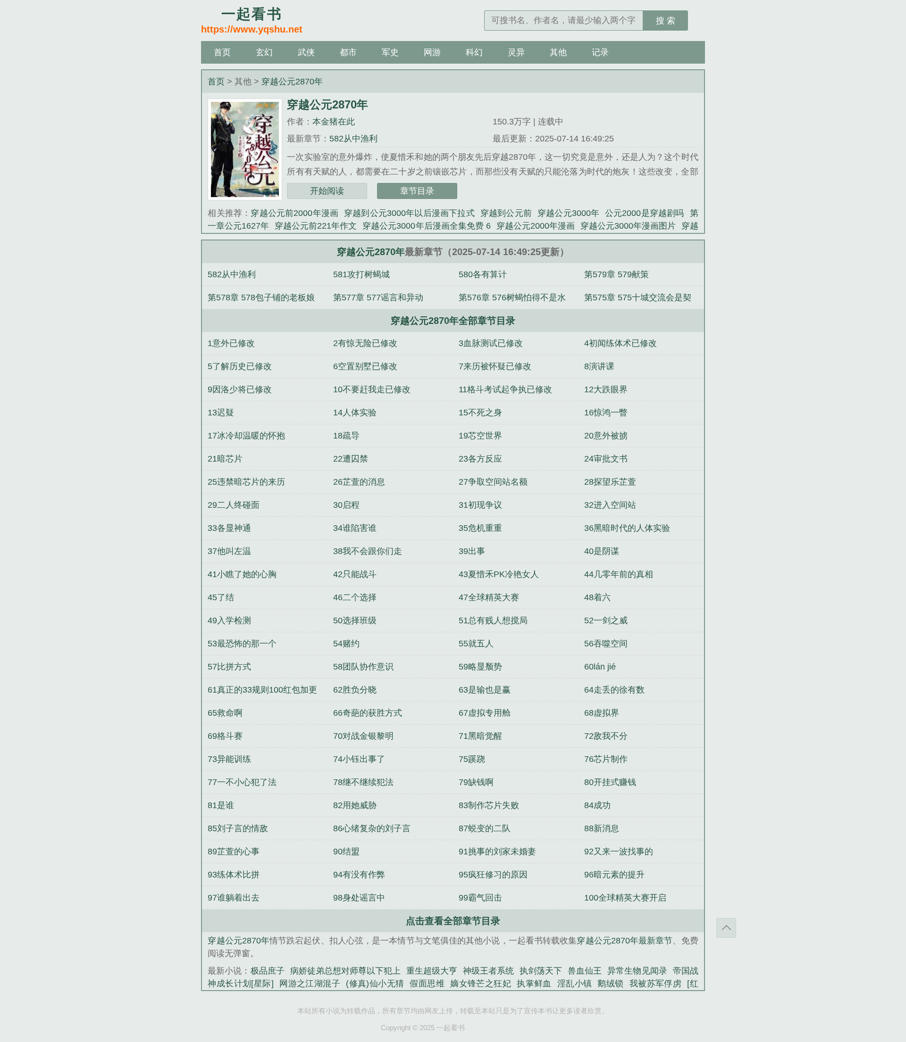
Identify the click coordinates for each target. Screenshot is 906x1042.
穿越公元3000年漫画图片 (628, 226)
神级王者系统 (488, 971)
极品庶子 (268, 971)
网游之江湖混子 (309, 983)
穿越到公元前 (506, 213)
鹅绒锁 (610, 983)
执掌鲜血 (534, 983)
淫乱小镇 (574, 983)
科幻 (474, 52)
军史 (390, 52)
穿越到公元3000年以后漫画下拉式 (409, 213)
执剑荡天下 (541, 971)
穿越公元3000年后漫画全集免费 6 (426, 226)
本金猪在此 (333, 121)
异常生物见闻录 (637, 971)
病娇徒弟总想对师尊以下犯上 (345, 971)
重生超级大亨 (431, 971)
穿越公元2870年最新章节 (624, 940)
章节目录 (417, 191)
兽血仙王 (585, 971)
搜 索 (665, 20)
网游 (432, 52)
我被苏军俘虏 (655, 983)
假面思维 (427, 983)
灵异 (516, 52)
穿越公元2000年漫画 (535, 226)
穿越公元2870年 (292, 81)
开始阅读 (327, 191)
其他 (558, 52)
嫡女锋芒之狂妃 (480, 983)
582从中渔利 (353, 138)
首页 (222, 52)
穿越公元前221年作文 (316, 226)
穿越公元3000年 (568, 213)
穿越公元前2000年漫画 (294, 213)
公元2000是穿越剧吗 (644, 213)
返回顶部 (726, 928)
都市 (348, 52)
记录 (600, 52)
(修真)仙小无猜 (375, 983)
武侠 (306, 52)
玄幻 (264, 52)
